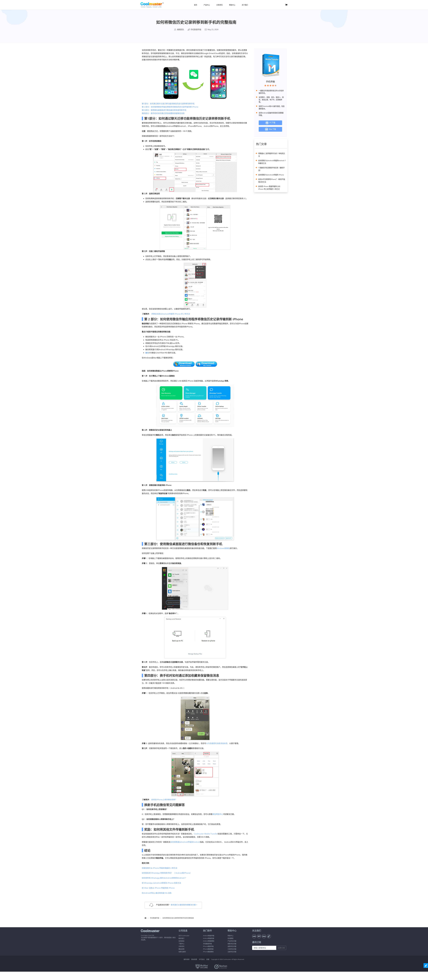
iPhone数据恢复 (208, 949)
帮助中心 (230, 936)
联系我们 (181, 938)
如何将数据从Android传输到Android (185, 842)
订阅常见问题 (232, 949)
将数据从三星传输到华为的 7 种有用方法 (271, 154)
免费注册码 (182, 952)
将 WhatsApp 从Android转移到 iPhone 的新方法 (161, 883)
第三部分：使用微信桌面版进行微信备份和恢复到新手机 (164, 110)
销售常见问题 (232, 944)
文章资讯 (181, 946)
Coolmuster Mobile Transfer (206, 834)
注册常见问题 (232, 952)
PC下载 (272, 122)
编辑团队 (180, 29)
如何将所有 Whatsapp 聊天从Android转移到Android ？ (164, 878)
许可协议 (202, 959)
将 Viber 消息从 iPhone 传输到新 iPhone (158, 888)
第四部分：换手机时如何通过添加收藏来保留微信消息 (163, 113)
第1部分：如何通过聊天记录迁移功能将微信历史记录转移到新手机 (168, 103)
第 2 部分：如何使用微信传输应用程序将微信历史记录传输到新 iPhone (170, 107)
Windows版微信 (223, 548)
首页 (195, 5)
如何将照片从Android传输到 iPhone (271, 175)
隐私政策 (194, 959)
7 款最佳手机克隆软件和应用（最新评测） (271, 169)
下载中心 (181, 944)
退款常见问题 (232, 946)
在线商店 (181, 941)
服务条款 (186, 959)
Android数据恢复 (208, 938)
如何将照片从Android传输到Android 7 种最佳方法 (272, 161)
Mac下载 (272, 129)
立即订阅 (281, 948)
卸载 (207, 959)
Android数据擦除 (208, 941)
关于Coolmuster (184, 936)
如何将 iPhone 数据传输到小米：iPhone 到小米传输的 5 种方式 (269, 187)
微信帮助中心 (217, 814)
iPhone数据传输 (208, 946)
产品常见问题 (232, 941)
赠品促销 (181, 949)
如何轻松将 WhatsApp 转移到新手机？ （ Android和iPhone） (167, 873)
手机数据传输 (195, 29)
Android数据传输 (208, 936)
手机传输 (270, 81)
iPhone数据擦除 (208, 952)
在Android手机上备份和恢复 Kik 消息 (157, 893)
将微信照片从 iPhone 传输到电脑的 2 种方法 (159, 868)
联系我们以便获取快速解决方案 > (184, 905)
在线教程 (230, 938)
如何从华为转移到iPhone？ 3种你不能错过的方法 (271, 180)
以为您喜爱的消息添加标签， (217, 743)
